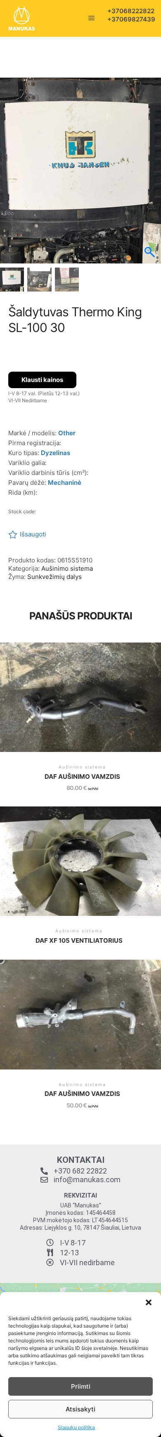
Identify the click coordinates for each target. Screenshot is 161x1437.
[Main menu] (91, 18)
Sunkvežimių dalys (54, 577)
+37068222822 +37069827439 (125, 15)
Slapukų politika (76, 1427)
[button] (148, 1302)
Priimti (80, 1386)
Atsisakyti (80, 1409)
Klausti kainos (42, 380)
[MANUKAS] (21, 18)
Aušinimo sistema (67, 568)
